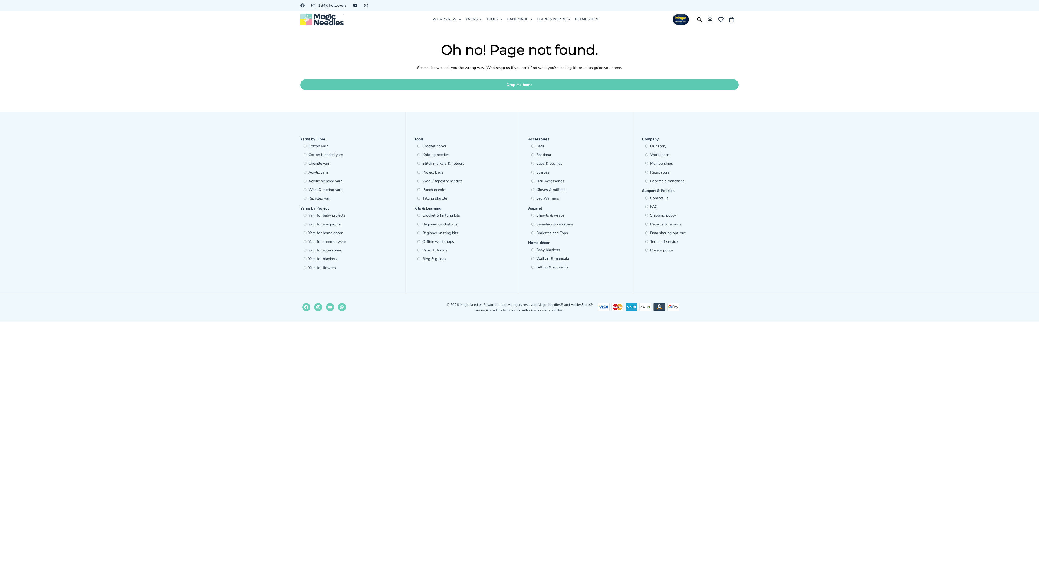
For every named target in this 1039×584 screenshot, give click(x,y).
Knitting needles (436, 154)
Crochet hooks (434, 146)
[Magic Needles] (322, 19)
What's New (445, 19)
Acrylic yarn (318, 172)
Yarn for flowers (322, 267)
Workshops (660, 154)
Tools (492, 19)
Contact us (659, 198)
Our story (658, 146)
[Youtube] (355, 5)
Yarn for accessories (325, 250)
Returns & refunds (665, 224)
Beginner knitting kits (440, 232)
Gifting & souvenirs (552, 267)
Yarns (472, 19)
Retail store (659, 172)
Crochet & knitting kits (441, 215)
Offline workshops (438, 241)
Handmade (517, 19)
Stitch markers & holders (443, 163)
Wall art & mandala (552, 258)
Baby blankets (548, 250)
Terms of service (664, 241)
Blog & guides (434, 258)
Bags (540, 146)
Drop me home (519, 84)
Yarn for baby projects (326, 215)
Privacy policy (661, 250)
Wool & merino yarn (325, 189)
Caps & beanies (549, 163)
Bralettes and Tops (552, 232)
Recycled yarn (319, 198)
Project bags (432, 172)
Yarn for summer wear (327, 241)
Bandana (543, 154)
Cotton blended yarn (325, 154)
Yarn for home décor (325, 232)
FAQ (654, 206)
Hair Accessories (550, 181)
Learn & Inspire (551, 19)
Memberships (661, 163)
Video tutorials (434, 250)
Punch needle (433, 189)
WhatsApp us (498, 67)
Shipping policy (663, 215)
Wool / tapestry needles (442, 181)
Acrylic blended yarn (325, 181)
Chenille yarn (319, 163)
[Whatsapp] (366, 5)
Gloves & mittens (550, 189)
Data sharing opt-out (668, 232)
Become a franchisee (667, 181)
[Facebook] (302, 5)
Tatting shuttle (434, 198)
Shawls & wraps (550, 215)
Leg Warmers (547, 198)
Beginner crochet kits (440, 224)
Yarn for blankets (322, 258)
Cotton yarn (318, 146)
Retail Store (587, 19)
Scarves (542, 172)
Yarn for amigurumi (324, 224)
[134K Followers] (318, 307)
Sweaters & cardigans (554, 224)
